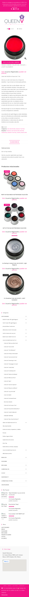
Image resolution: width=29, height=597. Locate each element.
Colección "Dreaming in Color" (10, 360)
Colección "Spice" (7, 381)
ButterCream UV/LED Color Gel (9, 336)
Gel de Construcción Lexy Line (9, 333)
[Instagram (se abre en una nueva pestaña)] (18, 9)
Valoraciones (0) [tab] (14, 142)
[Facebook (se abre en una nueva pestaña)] (14, 9)
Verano (18, 132)
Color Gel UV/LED (11, 128)
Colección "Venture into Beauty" (10, 374)
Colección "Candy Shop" (9, 367)
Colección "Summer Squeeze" (10, 384)
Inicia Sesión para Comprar (11, 62)
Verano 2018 (24, 132)
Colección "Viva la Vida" (9, 346)
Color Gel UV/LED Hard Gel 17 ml (9, 340)
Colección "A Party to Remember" (11, 353)
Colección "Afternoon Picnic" (10, 377)
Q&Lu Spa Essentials (7, 426)
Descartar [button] (5, 594)
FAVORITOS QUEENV (6, 534)
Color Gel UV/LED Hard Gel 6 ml (9, 450)
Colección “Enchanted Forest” (10, 398)
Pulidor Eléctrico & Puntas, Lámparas (10, 446)
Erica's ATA (3, 457)
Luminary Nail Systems (7, 480)
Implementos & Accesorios (8, 439)
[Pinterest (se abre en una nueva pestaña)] (16, 9)
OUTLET (3, 473)
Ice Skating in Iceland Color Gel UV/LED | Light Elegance (14, 264)
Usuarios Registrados (12, 72)
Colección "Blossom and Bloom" (10, 388)
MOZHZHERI (4, 461)
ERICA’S (3, 529)
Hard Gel (22, 130)
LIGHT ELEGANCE (5, 527)
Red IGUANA (4, 465)
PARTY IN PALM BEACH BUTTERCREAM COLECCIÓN (14, 194)
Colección (8, 130)
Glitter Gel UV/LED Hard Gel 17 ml (10, 422)
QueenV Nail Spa (5, 469)
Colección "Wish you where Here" (11, 343)
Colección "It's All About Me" (10, 370)
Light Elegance (5, 316)
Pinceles (4, 432)
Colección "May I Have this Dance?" (11, 419)
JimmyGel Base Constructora (9, 326)
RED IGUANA (4, 533)
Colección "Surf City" (20, 128)
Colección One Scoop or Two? (10, 405)
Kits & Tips (5, 443)
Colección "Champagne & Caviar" (11, 364)
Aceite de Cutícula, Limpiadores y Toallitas (11, 429)
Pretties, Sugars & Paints (8, 436)
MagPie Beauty (5, 477)
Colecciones (4, 132)
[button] (27, 170)
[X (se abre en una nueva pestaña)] (11, 9)
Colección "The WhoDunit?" (10, 350)
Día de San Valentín (8, 401)
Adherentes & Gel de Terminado (9, 329)
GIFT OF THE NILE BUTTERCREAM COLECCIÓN (14, 228)
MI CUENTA (4, 538)
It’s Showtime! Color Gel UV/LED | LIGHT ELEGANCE (14, 299)
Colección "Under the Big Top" (10, 412)
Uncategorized (5, 484)
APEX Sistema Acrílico (7, 453)
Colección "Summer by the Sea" (10, 357)
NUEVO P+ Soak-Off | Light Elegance (10, 319)
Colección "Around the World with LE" (12, 408)
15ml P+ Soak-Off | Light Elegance (10, 323)
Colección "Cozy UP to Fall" (9, 391)
